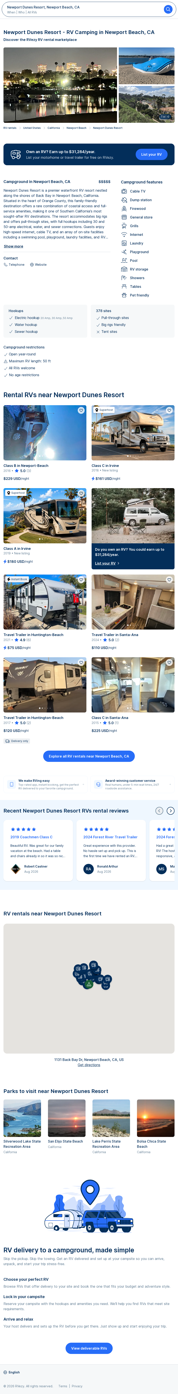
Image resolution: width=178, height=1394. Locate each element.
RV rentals (9, 128)
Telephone (17, 264)
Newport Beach (76, 128)
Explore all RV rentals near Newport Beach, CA (89, 756)
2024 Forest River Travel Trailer (110, 837)
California (54, 128)
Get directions (89, 1065)
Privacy (77, 1386)
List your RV (151, 154)
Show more (13, 246)
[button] (90, 973)
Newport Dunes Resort (107, 128)
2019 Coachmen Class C (31, 837)
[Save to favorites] (81, 410)
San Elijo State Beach (65, 1141)
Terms (62, 1386)
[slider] (20, 470)
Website (41, 264)
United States (32, 128)
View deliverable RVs (89, 1348)
